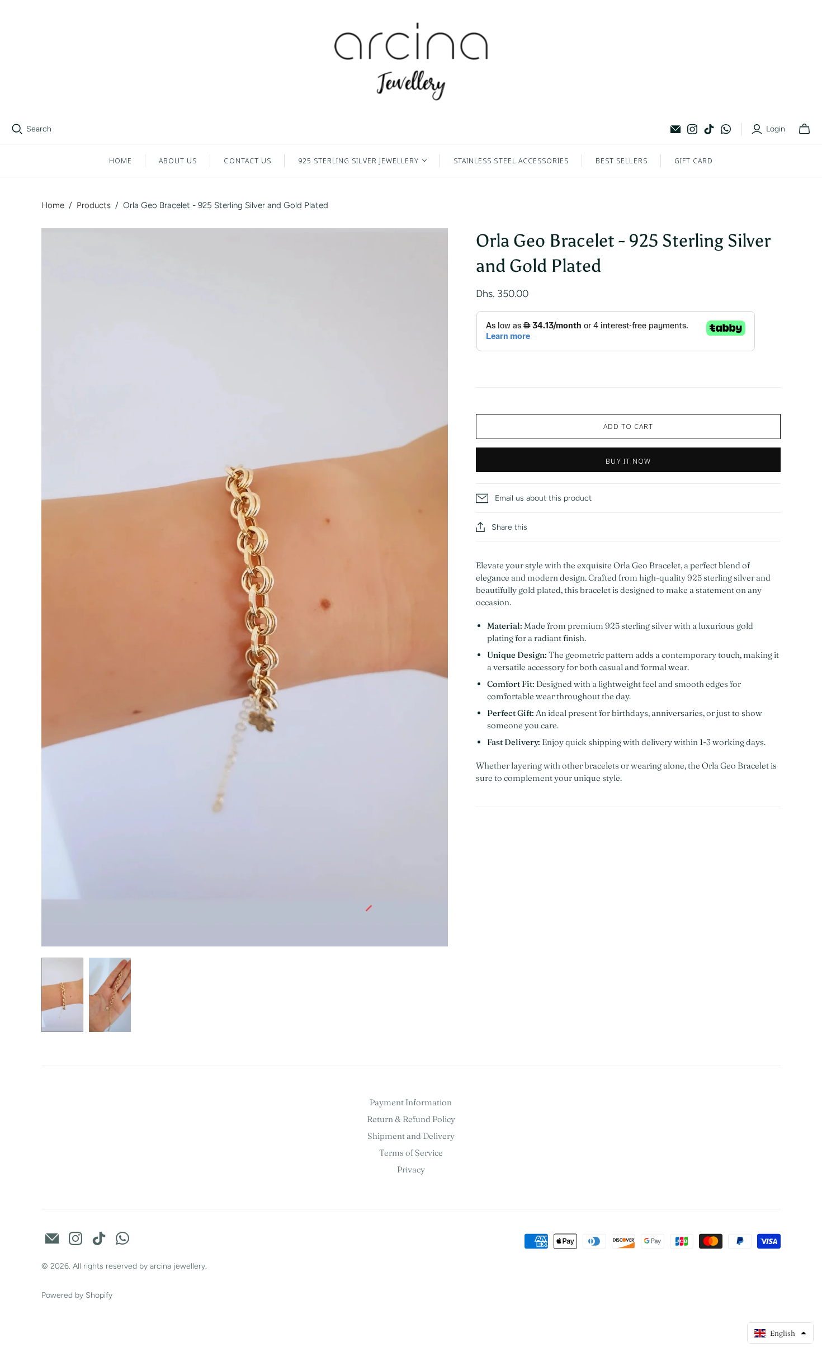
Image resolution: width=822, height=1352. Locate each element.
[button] (780, 1333)
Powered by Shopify (76, 1295)
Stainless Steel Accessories (511, 161)
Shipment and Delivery (411, 1135)
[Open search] (17, 129)
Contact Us (247, 161)
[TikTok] (709, 129)
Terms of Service (411, 1152)
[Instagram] (692, 129)
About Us (178, 161)
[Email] (675, 129)
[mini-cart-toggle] (804, 129)
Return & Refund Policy (411, 1119)
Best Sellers (621, 161)
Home (120, 161)
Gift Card (693, 161)
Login (775, 129)
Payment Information (411, 1102)
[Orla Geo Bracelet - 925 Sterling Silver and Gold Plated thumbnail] (62, 995)
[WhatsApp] (726, 129)
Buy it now (628, 461)
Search (38, 129)
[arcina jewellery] (411, 61)
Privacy (411, 1169)
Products (94, 205)
